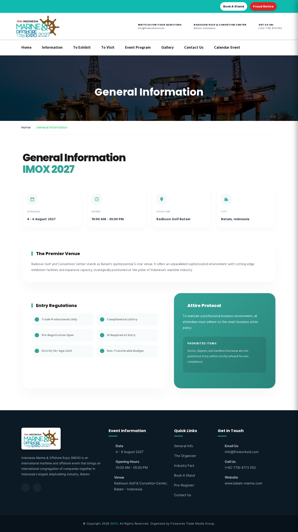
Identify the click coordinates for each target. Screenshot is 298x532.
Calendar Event (227, 48)
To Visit (108, 48)
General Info (183, 446)
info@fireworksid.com (242, 452)
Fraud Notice (263, 6)
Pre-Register (184, 485)
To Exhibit (82, 48)
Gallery (167, 48)
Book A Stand (233, 6)
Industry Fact (184, 465)
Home (26, 48)
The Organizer (185, 456)
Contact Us (194, 48)
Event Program (138, 48)
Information (52, 48)
